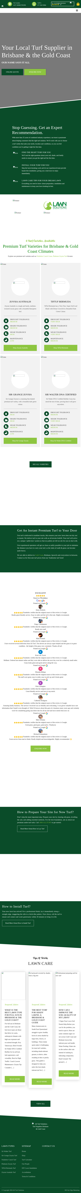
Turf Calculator (27, 1160)
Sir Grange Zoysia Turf (9, 1155)
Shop (23, 1155)
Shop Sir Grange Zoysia (20, 441)
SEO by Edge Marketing (72, 1190)
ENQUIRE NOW (35, 72)
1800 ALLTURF (45, 822)
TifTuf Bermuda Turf (9, 1168)
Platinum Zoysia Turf (60, 256)
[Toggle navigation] (77, 10)
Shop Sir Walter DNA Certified (60, 441)
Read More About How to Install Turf (18, 923)
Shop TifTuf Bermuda (60, 348)
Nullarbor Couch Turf (9, 1160)
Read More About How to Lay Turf (32, 829)
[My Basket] (78, 4)
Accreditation (26, 1172)
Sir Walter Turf (6, 1151)
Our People (25, 1164)
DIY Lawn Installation (29, 1168)
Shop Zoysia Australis (20, 348)
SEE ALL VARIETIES (40, 464)
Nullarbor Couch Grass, (45, 256)
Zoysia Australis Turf (9, 1172)
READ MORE (15, 1079)
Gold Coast (39, 555)
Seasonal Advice (11, 1004)
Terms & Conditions (28, 1176)
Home (24, 1151)
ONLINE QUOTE (12, 72)
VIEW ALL (40, 1104)
